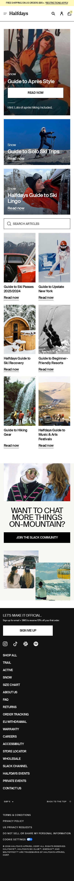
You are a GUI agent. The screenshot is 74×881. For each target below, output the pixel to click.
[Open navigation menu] (5, 13)
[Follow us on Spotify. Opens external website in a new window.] (36, 645)
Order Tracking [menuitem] (16, 714)
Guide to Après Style (31, 81)
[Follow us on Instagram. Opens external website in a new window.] (5, 645)
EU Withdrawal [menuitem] (15, 722)
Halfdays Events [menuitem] (16, 773)
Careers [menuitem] (10, 737)
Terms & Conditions (17, 815)
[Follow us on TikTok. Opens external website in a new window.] (15, 645)
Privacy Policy (13, 821)
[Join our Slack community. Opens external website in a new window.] (25, 645)
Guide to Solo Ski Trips (33, 152)
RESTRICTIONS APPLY (57, 2)
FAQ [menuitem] (5, 700)
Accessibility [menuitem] (13, 744)
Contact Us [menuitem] (12, 788)
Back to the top (56, 801)
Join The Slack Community (37, 537)
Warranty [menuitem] (11, 729)
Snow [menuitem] (7, 677)
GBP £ (7, 801)
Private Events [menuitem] (14, 781)
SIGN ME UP (28, 630)
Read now (35, 93)
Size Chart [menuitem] (11, 685)
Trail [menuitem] (7, 663)
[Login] (61, 13)
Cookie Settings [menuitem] (14, 839)
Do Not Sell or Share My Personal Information (37, 833)
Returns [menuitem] (9, 707)
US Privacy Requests (17, 827)
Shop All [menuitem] (10, 655)
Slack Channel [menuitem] (15, 766)
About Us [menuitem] (10, 692)
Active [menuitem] (8, 670)
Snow (12, 74)
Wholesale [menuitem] (12, 759)
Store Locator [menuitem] (14, 751)
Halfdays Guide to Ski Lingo (32, 198)
